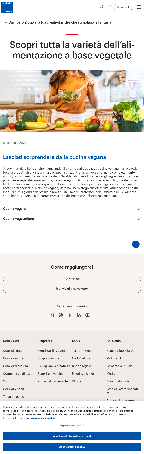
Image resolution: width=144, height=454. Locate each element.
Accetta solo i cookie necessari (72, 436)
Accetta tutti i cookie (72, 447)
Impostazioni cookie (72, 425)
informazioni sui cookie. (41, 418)
